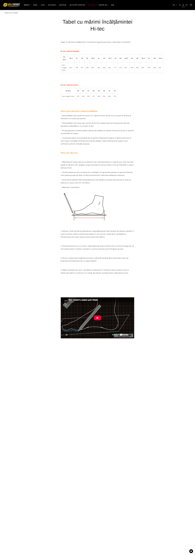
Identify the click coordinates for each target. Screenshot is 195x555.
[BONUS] (183, 5)
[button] (27, 5)
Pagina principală (11, 13)
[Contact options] (191, 551)
